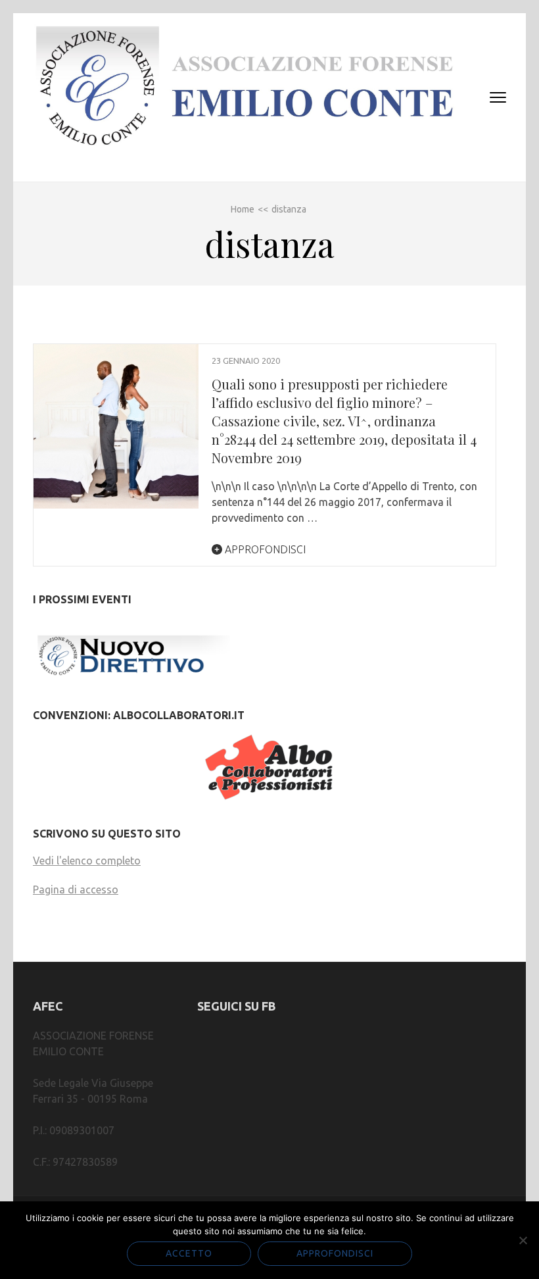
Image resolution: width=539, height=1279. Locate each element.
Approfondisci (264, 549)
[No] (522, 1240)
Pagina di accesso (75, 889)
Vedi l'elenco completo (87, 860)
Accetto (189, 1253)
